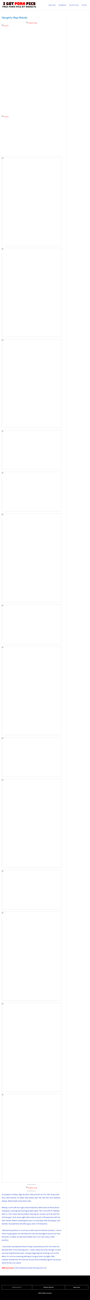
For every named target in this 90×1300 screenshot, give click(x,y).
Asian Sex (76, 1287)
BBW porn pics (7, 1268)
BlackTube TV (17, 1287)
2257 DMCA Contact (45, 1293)
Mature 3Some (49, 1287)
